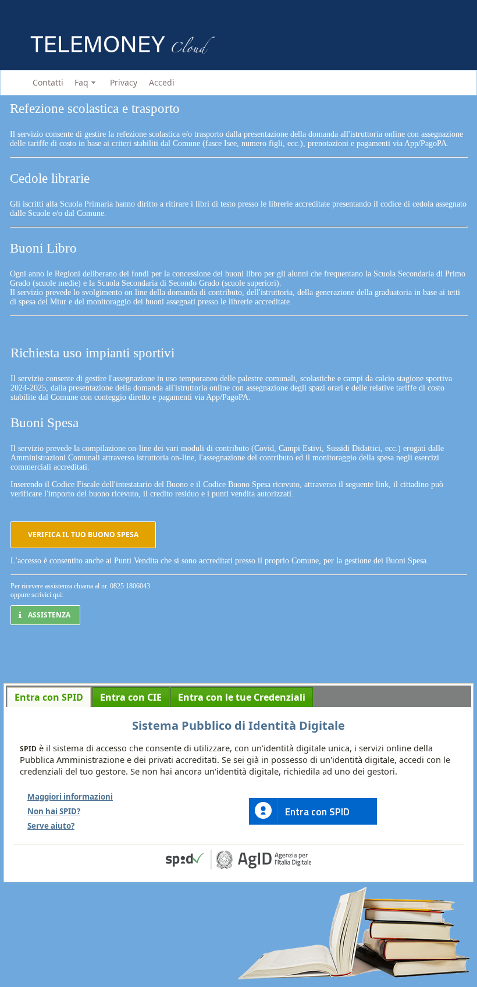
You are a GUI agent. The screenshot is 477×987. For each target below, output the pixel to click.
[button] (83, 534)
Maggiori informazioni (70, 796)
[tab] (49, 697)
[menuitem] (45, 83)
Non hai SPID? (53, 811)
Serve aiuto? (50, 826)
